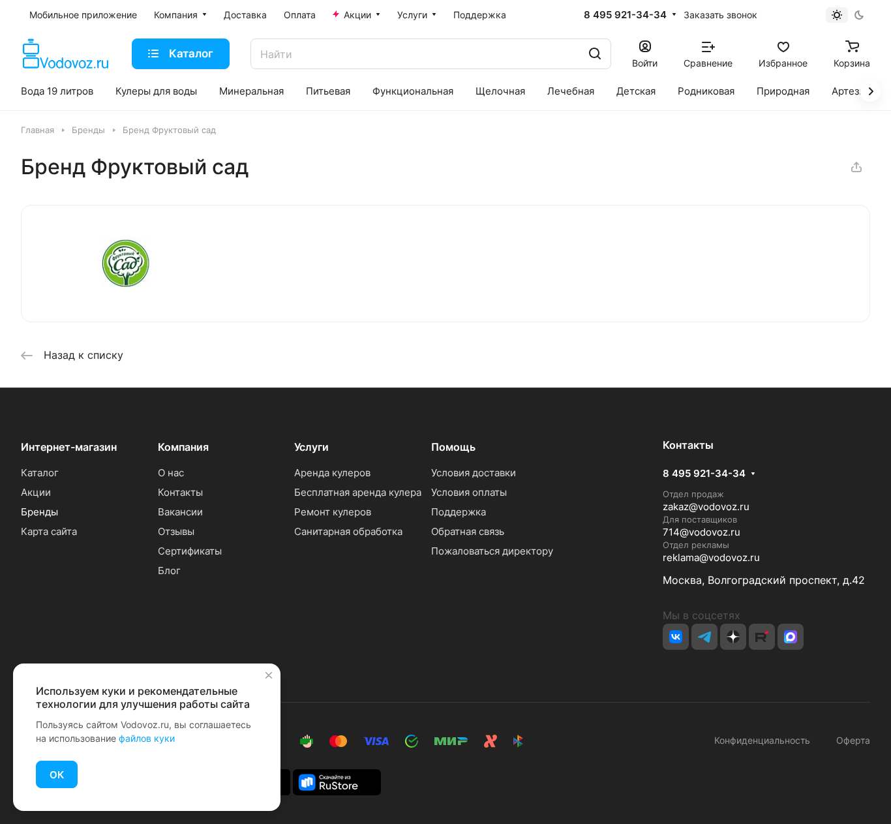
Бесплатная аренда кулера (357, 492)
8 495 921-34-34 (625, 15)
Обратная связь (467, 531)
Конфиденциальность (762, 740)
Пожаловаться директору (492, 551)
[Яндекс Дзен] (733, 637)
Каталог (40, 472)
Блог (169, 570)
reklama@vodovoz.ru (711, 557)
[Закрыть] (268, 675)
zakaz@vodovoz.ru (706, 506)
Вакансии (180, 512)
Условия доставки (473, 472)
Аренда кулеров (332, 472)
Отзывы (176, 531)
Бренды (39, 512)
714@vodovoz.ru (701, 532)
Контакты (180, 492)
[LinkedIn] (791, 637)
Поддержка (458, 512)
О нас (171, 472)
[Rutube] (762, 637)
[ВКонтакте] (676, 637)
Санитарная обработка (348, 531)
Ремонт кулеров (332, 512)
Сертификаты (190, 551)
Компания (183, 446)
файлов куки (147, 738)
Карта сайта (49, 531)
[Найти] (595, 53)
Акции (36, 492)
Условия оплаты (469, 492)
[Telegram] (704, 637)
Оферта (850, 740)
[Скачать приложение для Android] (337, 781)
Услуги (311, 446)
